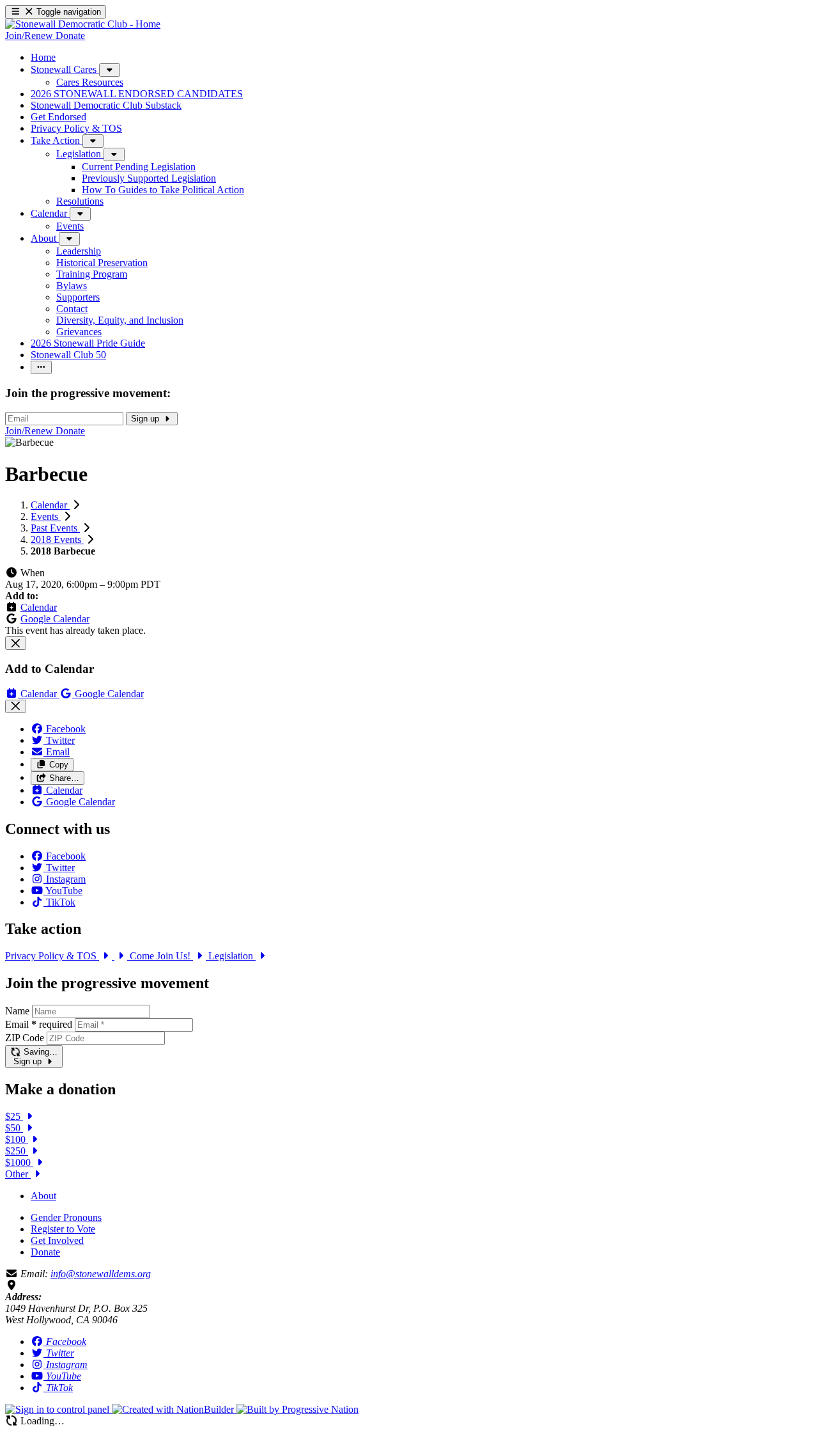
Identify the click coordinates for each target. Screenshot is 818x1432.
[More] (109, 70)
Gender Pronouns (66, 1217)
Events (46, 516)
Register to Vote (63, 1228)
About (43, 1195)
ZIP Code (24, 1037)
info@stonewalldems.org (100, 1273)
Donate (45, 1252)
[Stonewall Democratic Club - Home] (82, 24)
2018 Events (57, 539)
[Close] (15, 643)
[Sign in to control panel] (58, 1409)
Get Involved (57, 1240)
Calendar (50, 505)
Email (38, 1024)
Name (17, 1010)
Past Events (55, 528)
